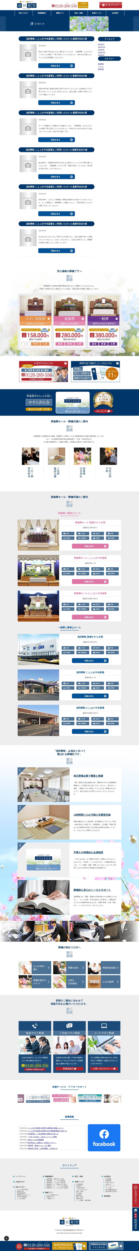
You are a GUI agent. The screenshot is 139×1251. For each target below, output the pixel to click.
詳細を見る (55, 66)
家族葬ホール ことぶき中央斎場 (57, 1186)
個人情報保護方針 (111, 1190)
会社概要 (108, 1179)
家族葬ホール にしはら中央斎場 (57, 1188)
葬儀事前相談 (21, 1193)
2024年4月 (101, 55)
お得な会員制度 (22, 1196)
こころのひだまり (81, 1189)
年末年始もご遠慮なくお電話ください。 (42, 1143)
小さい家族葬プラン (53, 1195)
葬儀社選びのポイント (24, 1195)
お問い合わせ (110, 1182)
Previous (16, 1098)
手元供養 (79, 1193)
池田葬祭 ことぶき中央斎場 (56, 1180)
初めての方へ (24, 13)
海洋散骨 (79, 1186)
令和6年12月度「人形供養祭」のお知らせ (42, 1148)
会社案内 (115, 13)
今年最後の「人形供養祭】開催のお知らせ (42, 1134)
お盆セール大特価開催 (35, 1140)
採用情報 (108, 1180)
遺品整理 (79, 1195)
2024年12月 (101, 52)
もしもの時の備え (22, 1189)
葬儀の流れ (20, 1191)
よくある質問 (21, 1198)
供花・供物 (78, 13)
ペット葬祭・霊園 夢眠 (83, 1200)
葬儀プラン (60, 13)
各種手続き (79, 1198)
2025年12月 (101, 47)
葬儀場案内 (42, 13)
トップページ (20, 1176)
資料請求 (107, 1196)
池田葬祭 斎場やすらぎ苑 (55, 1179)
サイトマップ (110, 1186)
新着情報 (101, 64)
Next (123, 1098)
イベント (101, 66)
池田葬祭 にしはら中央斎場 (56, 1182)
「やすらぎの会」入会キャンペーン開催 (42, 1137)
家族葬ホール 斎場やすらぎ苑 (56, 1184)
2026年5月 (101, 44)
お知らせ (108, 1184)
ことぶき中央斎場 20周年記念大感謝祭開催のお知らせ (47, 1131)
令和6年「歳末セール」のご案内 (39, 1145)
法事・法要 (79, 1191)
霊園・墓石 (79, 1197)
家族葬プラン (51, 1197)
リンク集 (108, 1188)
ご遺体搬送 (79, 1184)
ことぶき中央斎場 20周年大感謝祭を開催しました (45, 1128)
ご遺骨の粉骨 (80, 1188)
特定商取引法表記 (111, 1191)
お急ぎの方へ (20, 1182)
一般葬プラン (51, 1198)
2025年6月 (101, 50)
